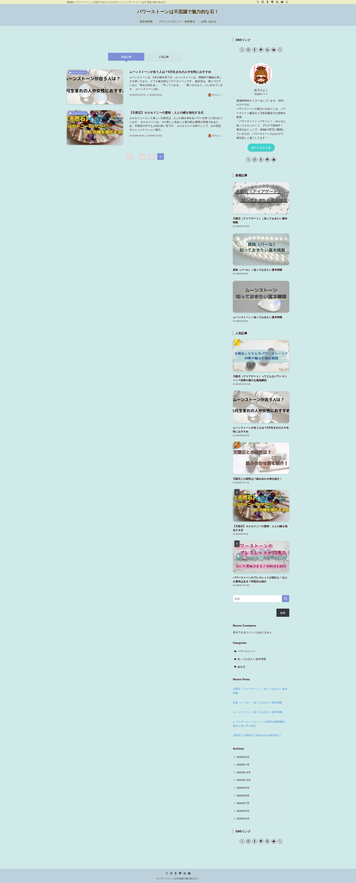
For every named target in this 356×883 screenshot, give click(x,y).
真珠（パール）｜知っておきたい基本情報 (257, 702)
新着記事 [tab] (126, 57)
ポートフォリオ (261, 147)
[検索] (286, 2)
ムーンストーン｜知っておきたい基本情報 (257, 712)
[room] (267, 2)
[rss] (277, 2)
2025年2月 (243, 757)
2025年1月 (243, 764)
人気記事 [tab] (164, 57)
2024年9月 (243, 787)
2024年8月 (243, 795)
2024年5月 (243, 811)
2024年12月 (244, 772)
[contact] (282, 2)
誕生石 (241, 666)
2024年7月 (243, 803)
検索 (282, 613)
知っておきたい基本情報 (252, 659)
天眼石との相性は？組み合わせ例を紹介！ (257, 735)
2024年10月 (244, 780)
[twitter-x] (258, 2)
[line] (272, 2)
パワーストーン (247, 651)
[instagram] (262, 2)
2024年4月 (243, 818)
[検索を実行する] (285, 598)
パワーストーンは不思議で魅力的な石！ (178, 11)
